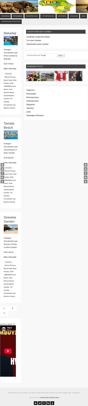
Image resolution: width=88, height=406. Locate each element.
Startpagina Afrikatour (35, 115)
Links (28, 112)
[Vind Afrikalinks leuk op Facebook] (2, 173)
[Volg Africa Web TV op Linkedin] (2, 177)
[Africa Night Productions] (2, 181)
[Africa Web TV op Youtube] (2, 165)
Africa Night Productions (49, 397)
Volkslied (30, 108)
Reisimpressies (32, 97)
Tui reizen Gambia (33, 40)
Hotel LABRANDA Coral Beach (10, 86)
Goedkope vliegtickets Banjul (38, 37)
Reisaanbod (31, 94)
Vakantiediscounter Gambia (37, 44)
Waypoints (30, 105)
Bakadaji (10, 33)
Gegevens (30, 90)
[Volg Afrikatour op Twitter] (2, 169)
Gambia (7, 6)
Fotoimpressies (32, 101)
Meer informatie (10, 69)
